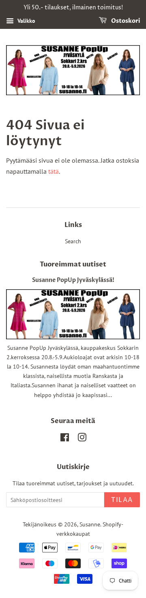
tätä (53, 171)
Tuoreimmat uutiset (73, 264)
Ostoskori (125, 21)
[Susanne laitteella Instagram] (81, 439)
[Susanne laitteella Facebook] (64, 439)
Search (73, 241)
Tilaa (122, 499)
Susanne (89, 524)
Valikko (25, 20)
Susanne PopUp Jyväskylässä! (73, 280)
